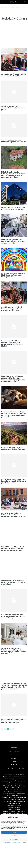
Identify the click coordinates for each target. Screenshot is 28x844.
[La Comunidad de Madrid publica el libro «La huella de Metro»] (14, 59)
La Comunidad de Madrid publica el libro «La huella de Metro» (13, 75)
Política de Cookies (6, 842)
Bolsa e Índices (18, 31)
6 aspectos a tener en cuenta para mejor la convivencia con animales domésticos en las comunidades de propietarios (13, 414)
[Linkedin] (12, 768)
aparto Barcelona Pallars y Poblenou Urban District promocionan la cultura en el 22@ (13, 514)
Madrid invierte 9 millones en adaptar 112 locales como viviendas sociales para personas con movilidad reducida (13, 378)
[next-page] (13, 729)
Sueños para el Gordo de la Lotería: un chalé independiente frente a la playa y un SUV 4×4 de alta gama (13, 650)
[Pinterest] (15, 768)
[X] (22, 768)
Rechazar (14, 835)
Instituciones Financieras (12, 36)
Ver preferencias (14, 839)
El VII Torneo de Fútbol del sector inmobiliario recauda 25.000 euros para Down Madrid (13, 481)
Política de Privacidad (16, 842)
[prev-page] (2, 729)
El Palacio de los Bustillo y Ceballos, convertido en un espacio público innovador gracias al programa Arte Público (13, 174)
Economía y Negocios (10, 7)
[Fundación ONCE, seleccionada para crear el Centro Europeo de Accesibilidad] (14, 566)
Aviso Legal (24, 842)
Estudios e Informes (19, 33)
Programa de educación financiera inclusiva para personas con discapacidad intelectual (13, 720)
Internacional (22, 36)
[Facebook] (5, 768)
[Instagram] (8, 768)
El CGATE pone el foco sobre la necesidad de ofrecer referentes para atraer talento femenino (12, 548)
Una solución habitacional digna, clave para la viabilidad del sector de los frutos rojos (13, 616)
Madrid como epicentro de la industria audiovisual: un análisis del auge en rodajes (13, 241)
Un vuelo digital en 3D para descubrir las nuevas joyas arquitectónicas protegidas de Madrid (12, 343)
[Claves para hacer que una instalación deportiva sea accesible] (14, 125)
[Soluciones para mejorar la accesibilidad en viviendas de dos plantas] (14, 92)
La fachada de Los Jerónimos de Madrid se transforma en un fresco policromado (13, 275)
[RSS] (19, 768)
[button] (26, 817)
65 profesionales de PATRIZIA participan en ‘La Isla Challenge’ (13, 448)
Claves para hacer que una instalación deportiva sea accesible (13, 141)
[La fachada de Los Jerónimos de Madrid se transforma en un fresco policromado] (14, 259)
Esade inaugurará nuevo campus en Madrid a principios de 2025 (13, 208)
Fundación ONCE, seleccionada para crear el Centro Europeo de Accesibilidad (13, 582)
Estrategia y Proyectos (8, 33)
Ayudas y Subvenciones (8, 31)
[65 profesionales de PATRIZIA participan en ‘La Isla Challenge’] (14, 433)
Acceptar (14, 832)
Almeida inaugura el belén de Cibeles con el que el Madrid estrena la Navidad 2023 (12, 308)
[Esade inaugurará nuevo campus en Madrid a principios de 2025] (14, 193)
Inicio (2, 7)
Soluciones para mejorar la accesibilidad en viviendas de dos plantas (13, 107)
